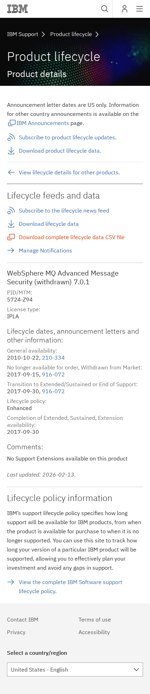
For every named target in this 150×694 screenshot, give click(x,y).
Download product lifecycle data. (60, 150)
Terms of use (94, 619)
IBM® (17, 9)
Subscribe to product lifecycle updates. (68, 137)
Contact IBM (22, 619)
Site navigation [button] (139, 12)
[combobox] (104, 9)
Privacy (16, 632)
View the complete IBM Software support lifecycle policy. (70, 586)
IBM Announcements (42, 122)
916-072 (53, 374)
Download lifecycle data (49, 223)
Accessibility (94, 632)
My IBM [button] (124, 11)
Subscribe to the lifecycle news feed (64, 210)
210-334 (53, 357)
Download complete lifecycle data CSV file (72, 237)
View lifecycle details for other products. (69, 172)
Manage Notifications (45, 250)
